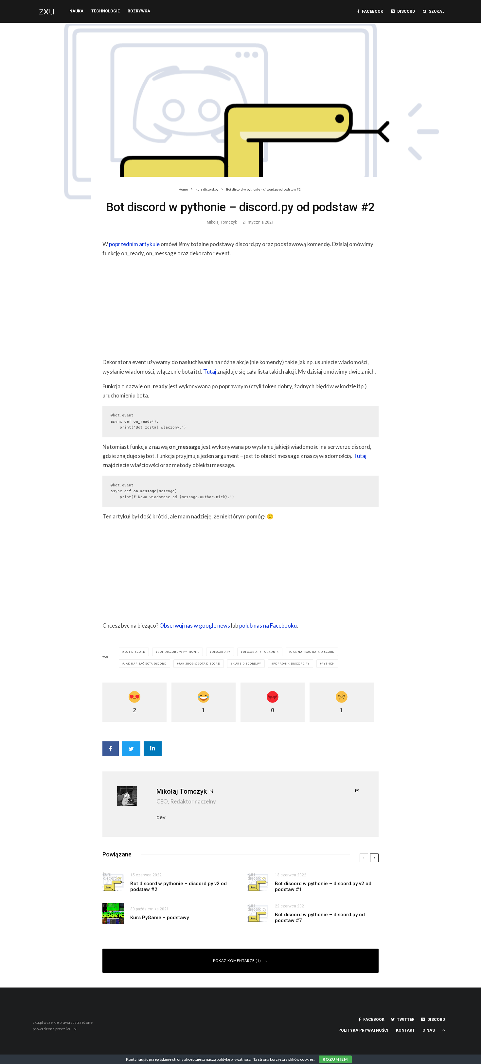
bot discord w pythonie (179, 651)
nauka (76, 11)
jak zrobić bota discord (199, 663)
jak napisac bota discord (312, 651)
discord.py (221, 651)
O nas (428, 1030)
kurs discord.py (247, 663)
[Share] (110, 748)
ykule (153, 244)
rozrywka (139, 11)
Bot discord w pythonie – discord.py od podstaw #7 (320, 917)
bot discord (134, 651)
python (328, 663)
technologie (105, 11)
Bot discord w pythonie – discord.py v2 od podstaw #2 (178, 886)
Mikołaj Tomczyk (222, 222)
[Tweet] (131, 748)
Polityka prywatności (363, 1030)
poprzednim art (128, 244)
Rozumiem (335, 1059)
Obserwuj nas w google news (194, 625)
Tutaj (209, 371)
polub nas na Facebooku (268, 625)
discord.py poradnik (261, 651)
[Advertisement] (240, 309)
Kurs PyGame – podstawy (159, 917)
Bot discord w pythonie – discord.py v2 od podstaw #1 (323, 886)
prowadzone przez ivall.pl (55, 1028)
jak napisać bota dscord (145, 663)
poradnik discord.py (291, 663)
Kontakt (405, 1030)
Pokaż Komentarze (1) (237, 960)
